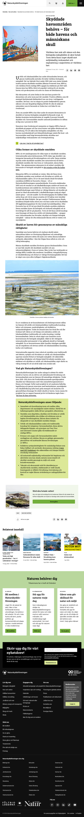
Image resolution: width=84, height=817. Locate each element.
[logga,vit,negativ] (32, 803)
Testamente (7, 744)
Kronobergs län (7, 776)
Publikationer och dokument (52, 697)
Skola (4, 715)
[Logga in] (63, 3)
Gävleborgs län (33, 767)
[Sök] (49, 3)
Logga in (72, 704)
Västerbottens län (34, 790)
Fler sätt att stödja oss (10, 747)
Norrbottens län (59, 776)
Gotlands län (6, 767)
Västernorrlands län (60, 790)
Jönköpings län (33, 772)
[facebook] (52, 805)
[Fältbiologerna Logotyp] (9, 803)
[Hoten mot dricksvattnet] (72, 542)
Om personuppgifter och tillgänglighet (55, 813)
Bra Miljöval (47, 708)
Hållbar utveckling (8, 697)
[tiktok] (69, 805)
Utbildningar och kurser (30, 697)
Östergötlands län (60, 795)
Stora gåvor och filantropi (11, 740)
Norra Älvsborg (33, 776)
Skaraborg (6, 781)
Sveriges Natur (48, 711)
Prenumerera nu (51, 662)
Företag (5, 751)
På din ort (26, 706)
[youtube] (75, 805)
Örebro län (32, 795)
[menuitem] (13, 700)
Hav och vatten (12, 12)
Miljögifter (6, 708)
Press (45, 693)
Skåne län (32, 781)
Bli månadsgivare (8, 729)
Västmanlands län (8, 795)
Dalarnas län (59, 763)
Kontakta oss (47, 704)
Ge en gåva (54, 502)
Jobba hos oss (48, 700)
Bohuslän (31, 763)
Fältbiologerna (27, 713)
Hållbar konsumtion (9, 693)
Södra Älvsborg (33, 785)
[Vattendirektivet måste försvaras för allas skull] (31, 542)
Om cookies (70, 813)
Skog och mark (7, 711)
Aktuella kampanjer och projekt (33, 686)
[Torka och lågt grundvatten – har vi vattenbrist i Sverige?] (11, 542)
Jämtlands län (7, 772)
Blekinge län (6, 763)
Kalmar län (58, 772)
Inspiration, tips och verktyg (32, 690)
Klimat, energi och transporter (12, 704)
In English (78, 813)
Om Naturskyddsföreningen (52, 686)
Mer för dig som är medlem (32, 717)
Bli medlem (11, 631)
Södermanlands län (8, 785)
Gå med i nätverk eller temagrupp (30, 702)
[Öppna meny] (80, 3)
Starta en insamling (9, 736)
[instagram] (58, 805)
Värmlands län (7, 790)
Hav (18, 513)
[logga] (20, 803)
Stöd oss (37, 631)
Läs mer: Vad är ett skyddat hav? (32, 143)
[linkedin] (63, 805)
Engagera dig (27, 682)
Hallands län (58, 767)
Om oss (46, 682)
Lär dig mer (7, 682)
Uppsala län (58, 785)
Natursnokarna (28, 710)
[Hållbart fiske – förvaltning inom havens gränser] (52, 542)
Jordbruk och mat (8, 700)
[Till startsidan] (16, 3)
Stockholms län (59, 781)
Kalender (26, 693)
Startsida (5, 12)
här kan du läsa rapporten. (26, 395)
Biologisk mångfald (9, 686)
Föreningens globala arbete (52, 690)
